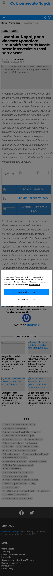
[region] (26, 288)
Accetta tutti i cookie (26, 292)
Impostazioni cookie (26, 299)
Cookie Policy (34, 284)
